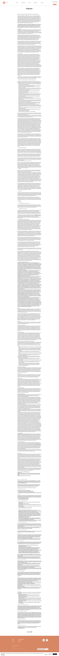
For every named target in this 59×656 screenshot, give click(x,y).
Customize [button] (45, 654)
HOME (30, 632)
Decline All (50, 654)
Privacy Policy (3, 654)
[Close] (57, 654)
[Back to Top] (47, 640)
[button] (35, 3)
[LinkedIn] (43, 640)
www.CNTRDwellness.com (33, 480)
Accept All (55, 654)
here (23, 195)
